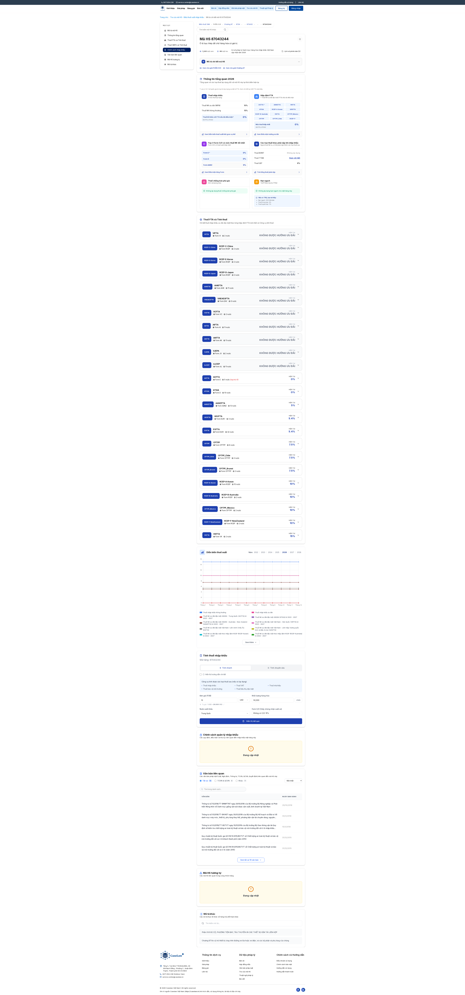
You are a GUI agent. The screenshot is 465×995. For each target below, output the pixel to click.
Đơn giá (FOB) (205, 696)
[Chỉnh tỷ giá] (224, 704)
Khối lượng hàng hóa (260, 696)
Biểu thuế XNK (204, 24)
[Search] (225, 29)
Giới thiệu (171, 8)
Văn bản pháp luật (238, 8)
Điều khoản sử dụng (284, 961)
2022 (256, 552)
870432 (250, 24)
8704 (238, 24)
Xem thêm (249, 642)
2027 (292, 552)
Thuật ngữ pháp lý (246, 975)
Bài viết (200, 8)
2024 (270, 552)
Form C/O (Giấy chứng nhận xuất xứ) (267, 709)
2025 (277, 552)
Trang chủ (164, 17)
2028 (299, 552)
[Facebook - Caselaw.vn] (298, 990)
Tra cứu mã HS (252, 8)
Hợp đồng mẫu (223, 8)
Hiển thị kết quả (252, 721)
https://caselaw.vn (192, 991)
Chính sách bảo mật (284, 964)
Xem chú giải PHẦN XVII (212, 68)
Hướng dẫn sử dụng (286, 2)
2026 (284, 552)
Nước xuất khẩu (206, 709)
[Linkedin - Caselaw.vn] (303, 990)
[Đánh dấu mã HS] (300, 39)
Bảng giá (191, 8)
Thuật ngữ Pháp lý (266, 8)
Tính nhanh (227, 668)
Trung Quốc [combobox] (206, 713)
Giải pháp (181, 8)
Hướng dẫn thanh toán (285, 972)
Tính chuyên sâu (277, 668)
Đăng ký (281, 8)
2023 (263, 552)
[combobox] (244, 700)
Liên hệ (301, 2)
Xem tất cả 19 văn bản (249, 860)
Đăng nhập (296, 8)
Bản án (213, 8)
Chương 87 (228, 24)
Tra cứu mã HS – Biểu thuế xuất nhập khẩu (187, 17)
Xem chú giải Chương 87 (235, 68)
